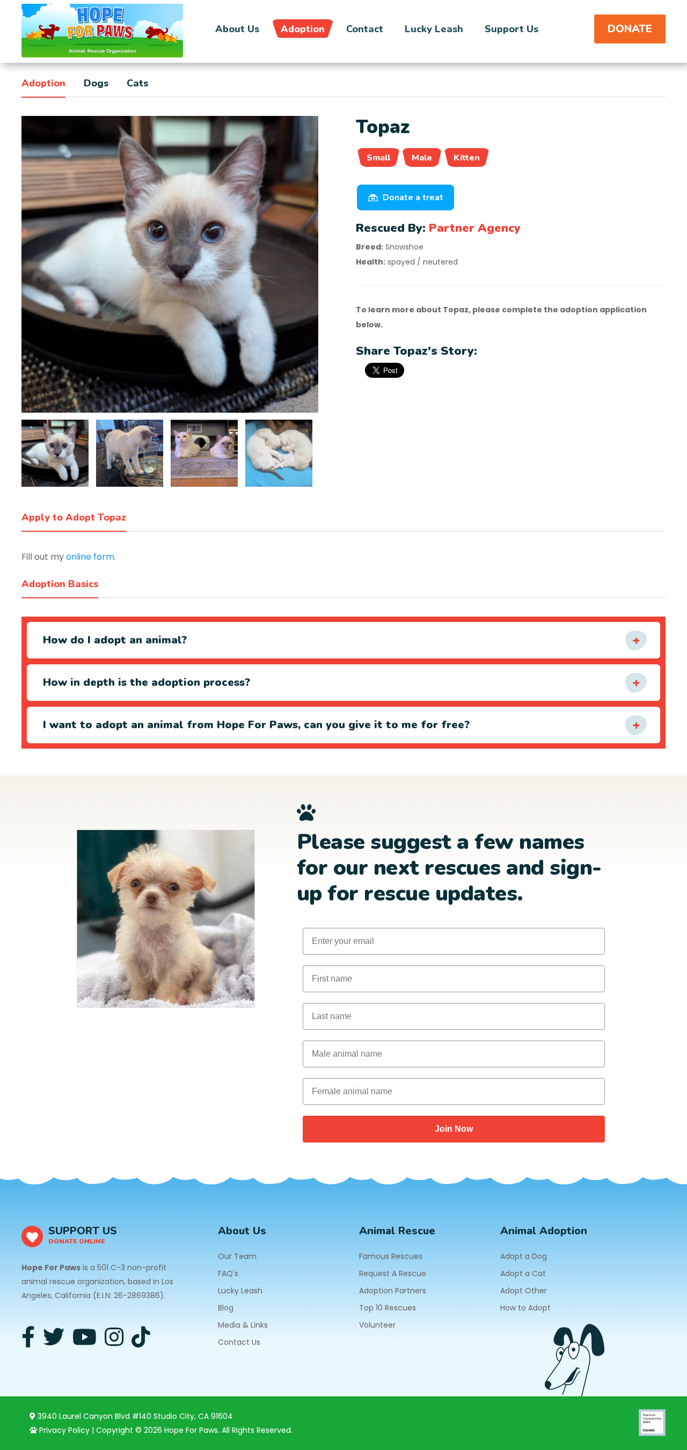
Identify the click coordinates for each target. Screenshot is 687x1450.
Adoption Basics (59, 583)
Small (378, 158)
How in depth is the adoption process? (146, 682)
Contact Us (239, 1342)
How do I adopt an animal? (115, 640)
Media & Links (243, 1325)
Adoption (303, 29)
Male (422, 158)
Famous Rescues (390, 1256)
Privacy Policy (63, 1430)
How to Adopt (525, 1307)
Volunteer (377, 1325)
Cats (137, 83)
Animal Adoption (543, 1231)
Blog (225, 1307)
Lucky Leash (434, 29)
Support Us (511, 29)
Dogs (96, 83)
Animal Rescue (397, 1231)
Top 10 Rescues (387, 1307)
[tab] (55, 453)
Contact (364, 29)
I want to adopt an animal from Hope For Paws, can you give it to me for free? (256, 724)
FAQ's (228, 1273)
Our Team (237, 1256)
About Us (237, 29)
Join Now (454, 1128)
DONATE (630, 28)
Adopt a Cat (523, 1273)
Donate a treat (413, 197)
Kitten (467, 158)
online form (90, 557)
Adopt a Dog (523, 1256)
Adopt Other (523, 1290)
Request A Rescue (392, 1273)
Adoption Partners (392, 1290)
